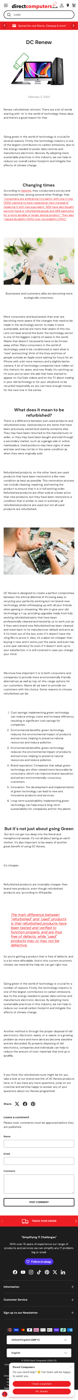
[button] (73, 5)
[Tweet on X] (17, 1104)
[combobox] (39, 15)
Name (7, 1136)
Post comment (39, 1202)
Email (7, 1153)
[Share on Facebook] (25, 1104)
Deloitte (26, 190)
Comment (9, 1171)
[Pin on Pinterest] (33, 1104)
